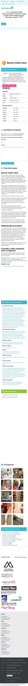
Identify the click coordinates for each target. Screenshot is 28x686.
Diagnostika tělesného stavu (8, 382)
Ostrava (3, 628)
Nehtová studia (6, 345)
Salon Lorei (5, 542)
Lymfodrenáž (13, 316)
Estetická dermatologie (8, 329)
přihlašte (16, 395)
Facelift (15, 376)
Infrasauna (10, 353)
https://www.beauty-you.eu (14, 258)
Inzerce (18, 17)
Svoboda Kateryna (7, 541)
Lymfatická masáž (6, 343)
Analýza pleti (20, 323)
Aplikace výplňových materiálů (17, 331)
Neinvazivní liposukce (7, 335)
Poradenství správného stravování (11, 382)
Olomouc (3, 649)
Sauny (4, 349)
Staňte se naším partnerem (21, 557)
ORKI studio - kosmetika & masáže (11, 539)
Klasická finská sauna (7, 351)
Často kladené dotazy (15, 662)
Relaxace (9, 357)
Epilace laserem (5, 332)
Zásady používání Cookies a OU (14, 665)
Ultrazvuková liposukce (18, 335)
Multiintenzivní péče (9, 317)
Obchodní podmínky (11, 667)
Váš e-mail (3, 139)
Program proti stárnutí (7, 308)
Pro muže (23, 14)
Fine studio (5, 543)
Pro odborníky (9, 660)
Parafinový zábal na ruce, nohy (9, 347)
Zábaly (23, 320)
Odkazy (8, 673)
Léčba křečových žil (20, 332)
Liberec (3, 642)
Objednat (5, 85)
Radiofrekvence (13, 327)
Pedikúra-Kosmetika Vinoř (9, 532)
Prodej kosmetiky (17, 320)
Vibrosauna (16, 353)
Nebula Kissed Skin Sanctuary (10, 534)
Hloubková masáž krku (17, 342)
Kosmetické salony (7, 306)
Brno (2, 621)
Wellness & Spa (6, 355)
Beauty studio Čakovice (8, 545)
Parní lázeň (17, 357)
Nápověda (24, 662)
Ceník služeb (12, 85)
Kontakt (18, 673)
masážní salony (5, 619)
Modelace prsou (9, 376)
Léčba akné (5, 334)
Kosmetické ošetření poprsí (8, 314)
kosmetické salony (6, 617)
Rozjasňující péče (18, 317)
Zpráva (3, 145)
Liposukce (4, 375)
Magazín (21, 15)
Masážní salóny (6, 340)
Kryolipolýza (5, 337)
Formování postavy (12, 326)
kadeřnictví (4, 616)
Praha (3, 614)
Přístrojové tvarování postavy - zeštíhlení (15, 338)
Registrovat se (21, 1)
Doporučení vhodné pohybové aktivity (11, 384)
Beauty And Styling (7, 537)
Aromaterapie (22, 313)
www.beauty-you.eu (14, 102)
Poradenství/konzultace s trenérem (10, 362)
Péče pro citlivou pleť (15, 309)
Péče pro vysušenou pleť (14, 312)
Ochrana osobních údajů (12, 670)
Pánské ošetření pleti (7, 319)
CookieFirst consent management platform (9, 685)
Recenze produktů (7, 14)
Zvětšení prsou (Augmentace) (13, 375)
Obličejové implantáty (7, 368)
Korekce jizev (13, 332)
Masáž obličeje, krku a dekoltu (12, 319)
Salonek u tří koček (7, 535)
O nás (8, 662)
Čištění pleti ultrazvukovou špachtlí (10, 324)
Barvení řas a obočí (14, 321)
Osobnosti (14, 12)
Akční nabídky (13, 15)
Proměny (17, 14)
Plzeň (2, 635)
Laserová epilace (6, 331)
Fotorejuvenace (5, 321)
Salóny (8, 12)
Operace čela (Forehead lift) (19, 368)
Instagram (13, 673)
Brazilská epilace (6, 316)
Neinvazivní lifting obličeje (14, 337)
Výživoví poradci (7, 380)
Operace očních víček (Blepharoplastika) (16, 371)
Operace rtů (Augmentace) (8, 372)
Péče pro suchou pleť (14, 310)
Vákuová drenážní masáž (16, 343)
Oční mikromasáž (14, 313)
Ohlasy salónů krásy (18, 660)
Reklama (21, 670)
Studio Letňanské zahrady (9, 538)
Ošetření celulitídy (19, 314)
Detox (13, 357)
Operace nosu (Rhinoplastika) (9, 369)
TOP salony (8, 17)
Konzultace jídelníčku (17, 383)
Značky (20, 12)
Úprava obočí (15, 319)
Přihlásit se (12, 1)
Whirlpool (4, 357)
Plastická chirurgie (7, 366)
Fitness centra (6, 360)
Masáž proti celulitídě (7, 342)
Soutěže (6, 15)
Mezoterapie (12, 377)
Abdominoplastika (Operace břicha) (16, 373)
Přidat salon (5, 1)
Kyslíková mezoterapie (11, 323)
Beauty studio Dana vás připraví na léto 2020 (14, 266)
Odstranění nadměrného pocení (15, 334)
